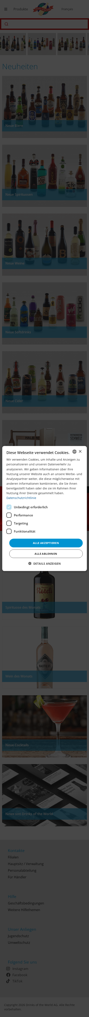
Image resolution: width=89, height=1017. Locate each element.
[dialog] (44, 508)
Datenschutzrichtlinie (21, 498)
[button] (44, 563)
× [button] (80, 451)
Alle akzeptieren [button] (46, 543)
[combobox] (74, 452)
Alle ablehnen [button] (46, 553)
